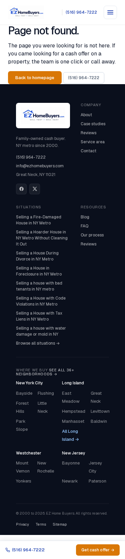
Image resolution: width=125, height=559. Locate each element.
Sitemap (60, 524)
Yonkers (23, 481)
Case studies (93, 124)
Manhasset (73, 421)
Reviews (88, 133)
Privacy (22, 524)
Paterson (97, 481)
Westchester (28, 453)
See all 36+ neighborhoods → (45, 372)
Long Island (73, 383)
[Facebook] (21, 189)
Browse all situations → (38, 343)
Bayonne (71, 463)
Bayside (24, 393)
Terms (41, 524)
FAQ (84, 226)
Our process (92, 235)
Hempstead (73, 411)
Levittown (100, 411)
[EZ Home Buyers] (26, 12)
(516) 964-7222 (81, 12)
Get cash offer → (97, 550)
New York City (29, 383)
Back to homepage (34, 77)
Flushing (46, 393)
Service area (93, 142)
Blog (85, 217)
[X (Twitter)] (34, 189)
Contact (88, 151)
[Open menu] (110, 12)
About (86, 115)
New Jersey (73, 453)
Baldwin (99, 421)
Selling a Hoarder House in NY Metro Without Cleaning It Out (42, 238)
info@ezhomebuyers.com (40, 166)
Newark (70, 481)
